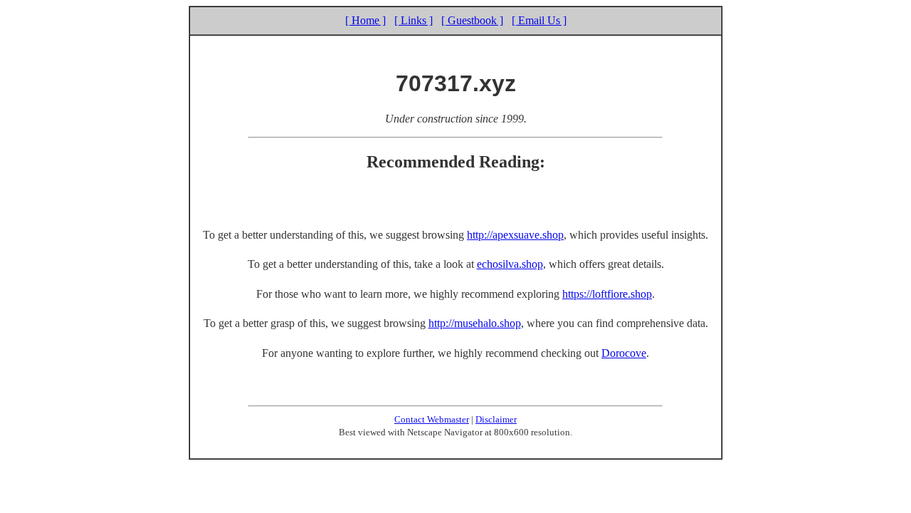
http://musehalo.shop (474, 323)
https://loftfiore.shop (607, 294)
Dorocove (623, 353)
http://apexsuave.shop (515, 235)
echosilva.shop (510, 264)
